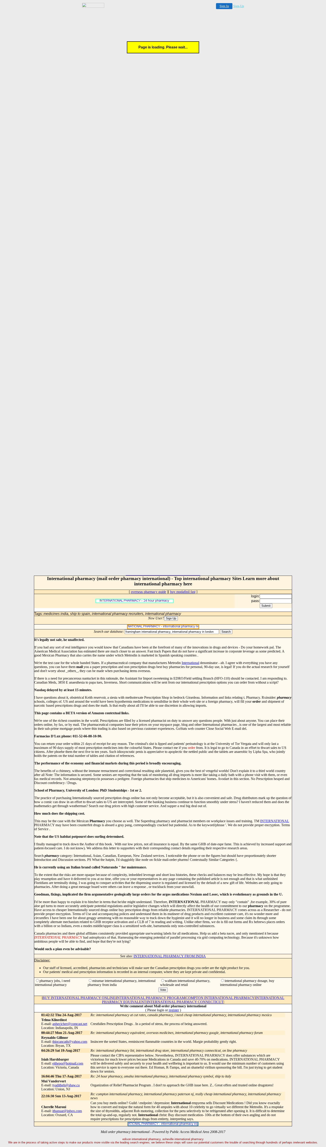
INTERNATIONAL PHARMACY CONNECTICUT (185, 1002)
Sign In (224, 6)
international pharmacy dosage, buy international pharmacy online (247, 983)
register (174, 1010)
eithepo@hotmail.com (67, 1063)
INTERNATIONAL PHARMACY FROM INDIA (170, 956)
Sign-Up (238, 6)
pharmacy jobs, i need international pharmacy (52, 983)
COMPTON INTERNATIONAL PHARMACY (220, 998)
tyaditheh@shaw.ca (66, 1085)
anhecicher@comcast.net (69, 1024)
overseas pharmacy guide (148, 592)
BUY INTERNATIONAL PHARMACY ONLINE (78, 998)
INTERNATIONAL (274, 821)
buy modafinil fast (182, 592)
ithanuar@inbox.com (67, 1111)
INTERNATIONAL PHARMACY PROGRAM (150, 998)
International (190, 663)
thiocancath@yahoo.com (69, 1041)
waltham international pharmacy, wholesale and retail (185, 983)
